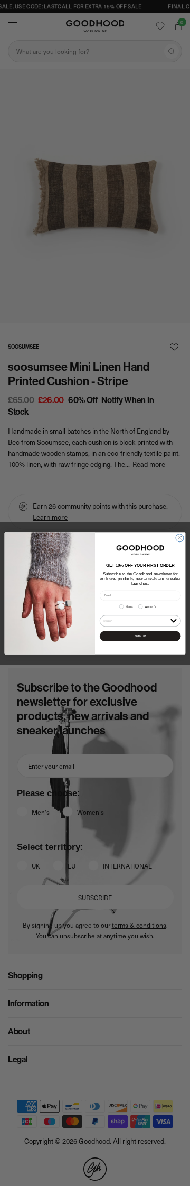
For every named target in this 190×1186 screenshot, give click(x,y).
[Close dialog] (180, 537)
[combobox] (135, 620)
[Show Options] (173, 620)
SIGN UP (140, 636)
